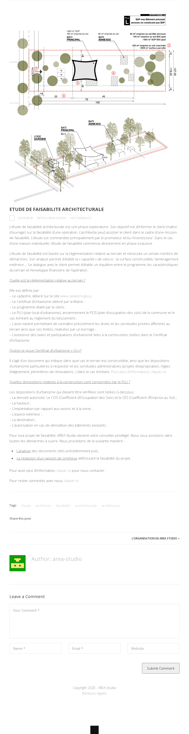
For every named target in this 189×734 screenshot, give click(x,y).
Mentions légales (94, 693)
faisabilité (63, 505)
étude (26, 505)
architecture (111, 505)
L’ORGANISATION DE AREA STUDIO (154, 538)
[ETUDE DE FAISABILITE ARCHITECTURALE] (94, 108)
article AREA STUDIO (51, 218)
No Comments (81, 218)
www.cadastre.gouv (75, 296)
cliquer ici (63, 470)
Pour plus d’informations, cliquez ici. (139, 371)
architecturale (86, 505)
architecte (43, 505)
